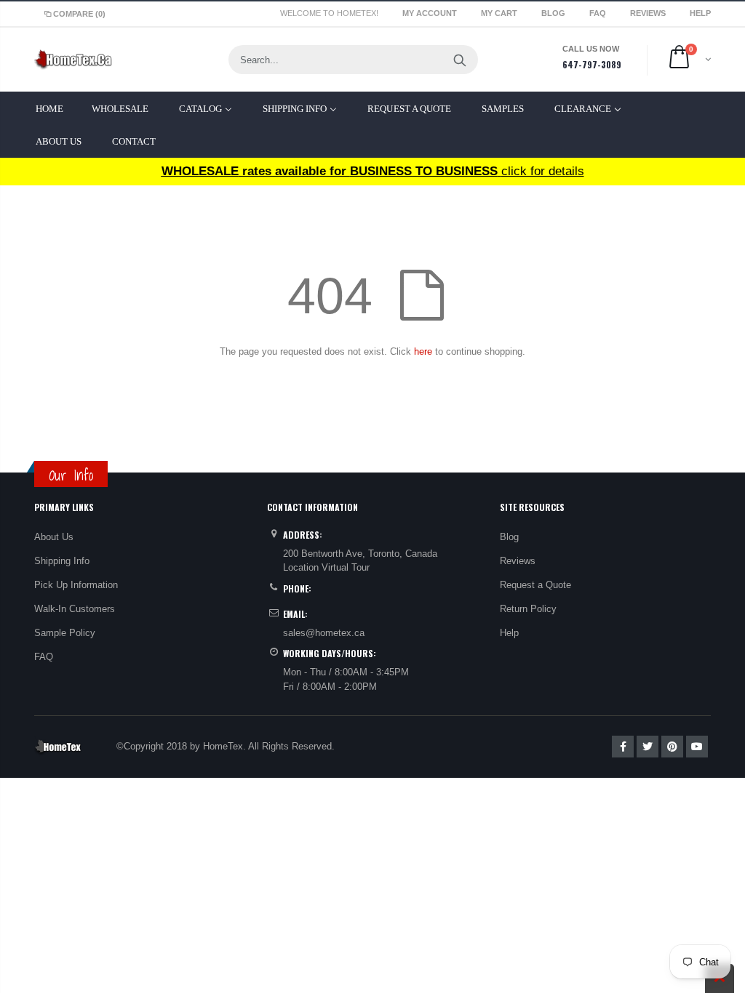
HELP (700, 13)
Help (509, 632)
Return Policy (528, 608)
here (423, 351)
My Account (430, 13)
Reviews (649, 13)
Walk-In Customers (74, 608)
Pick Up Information (76, 584)
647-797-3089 (591, 64)
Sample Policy (64, 632)
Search (459, 59)
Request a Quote (535, 584)
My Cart (500, 13)
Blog (554, 13)
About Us (53, 536)
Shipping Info (61, 560)
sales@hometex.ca (323, 632)
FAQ (598, 13)
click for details (373, 171)
